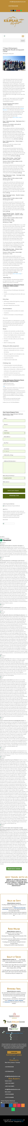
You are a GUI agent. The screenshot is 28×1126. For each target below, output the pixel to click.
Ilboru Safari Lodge (17, 117)
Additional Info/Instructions (10, 461)
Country (6, 430)
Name (5, 418)
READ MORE (5, 519)
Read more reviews (14, 869)
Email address (7, 436)
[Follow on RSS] (23, 1105)
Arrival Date (7, 449)
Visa (4, 386)
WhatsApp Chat (14, 495)
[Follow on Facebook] (11, 10)
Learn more (14, 1052)
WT (23, 1121)
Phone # (6, 424)
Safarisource (7, 1002)
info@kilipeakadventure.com (18, 2)
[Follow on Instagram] (19, 10)
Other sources (6, 481)
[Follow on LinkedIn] (15, 10)
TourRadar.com (11, 1000)
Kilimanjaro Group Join (8, 53)
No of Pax (6, 442)
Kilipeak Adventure (17, 1120)
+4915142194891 (9, 1083)
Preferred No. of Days (8, 455)
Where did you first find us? (8, 475)
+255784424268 (9, 1066)
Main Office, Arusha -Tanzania (12, 1062)
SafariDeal (21, 1000)
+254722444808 (9, 1094)
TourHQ (16, 1000)
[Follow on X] (13, 10)
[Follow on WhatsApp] (21, 10)
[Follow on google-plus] (17, 10)
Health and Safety (14, 900)
